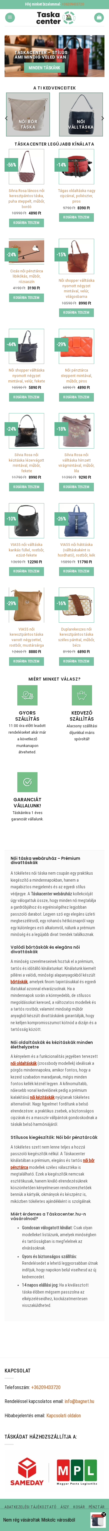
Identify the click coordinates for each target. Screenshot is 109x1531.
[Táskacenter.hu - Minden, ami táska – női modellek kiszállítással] (54, 17)
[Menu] (10, 18)
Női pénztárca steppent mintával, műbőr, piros (76, 375)
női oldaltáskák (24, 1063)
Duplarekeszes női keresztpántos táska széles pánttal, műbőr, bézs (76, 637)
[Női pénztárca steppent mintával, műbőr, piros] (76, 346)
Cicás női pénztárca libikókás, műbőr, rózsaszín (26, 276)
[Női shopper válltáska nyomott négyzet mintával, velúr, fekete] (26, 346)
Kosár (78, 1507)
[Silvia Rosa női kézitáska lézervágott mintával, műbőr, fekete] (26, 430)
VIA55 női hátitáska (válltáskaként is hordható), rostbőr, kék (76, 549)
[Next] (102, 118)
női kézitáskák (42, 1097)
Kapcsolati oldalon (63, 1415)
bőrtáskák (19, 981)
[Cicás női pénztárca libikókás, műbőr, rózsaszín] (26, 251)
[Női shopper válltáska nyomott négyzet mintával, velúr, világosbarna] (76, 256)
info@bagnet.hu (79, 1401)
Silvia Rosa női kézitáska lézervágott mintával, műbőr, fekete (26, 462)
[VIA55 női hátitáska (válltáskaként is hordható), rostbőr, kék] (76, 520)
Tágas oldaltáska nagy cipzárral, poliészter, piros (76, 196)
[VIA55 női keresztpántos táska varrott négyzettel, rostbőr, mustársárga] (26, 605)
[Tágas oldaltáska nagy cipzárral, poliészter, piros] (76, 166)
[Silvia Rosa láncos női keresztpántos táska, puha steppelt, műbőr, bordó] (26, 166)
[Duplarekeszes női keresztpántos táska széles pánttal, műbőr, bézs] (76, 605)
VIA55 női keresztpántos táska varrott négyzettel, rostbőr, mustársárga (26, 637)
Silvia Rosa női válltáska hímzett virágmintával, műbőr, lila (76, 462)
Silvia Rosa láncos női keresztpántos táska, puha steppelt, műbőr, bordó (26, 198)
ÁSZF (65, 1507)
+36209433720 (73, 4)
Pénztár (96, 1507)
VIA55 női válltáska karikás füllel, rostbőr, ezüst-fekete (26, 549)
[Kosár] (99, 18)
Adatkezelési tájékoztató (31, 1507)
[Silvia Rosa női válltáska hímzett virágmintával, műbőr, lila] (76, 430)
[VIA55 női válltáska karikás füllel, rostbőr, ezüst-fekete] (26, 520)
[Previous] (7, 118)
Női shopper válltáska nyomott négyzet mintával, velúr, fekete (26, 375)
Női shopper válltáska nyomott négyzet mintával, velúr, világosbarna (76, 288)
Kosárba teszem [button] (26, 223)
